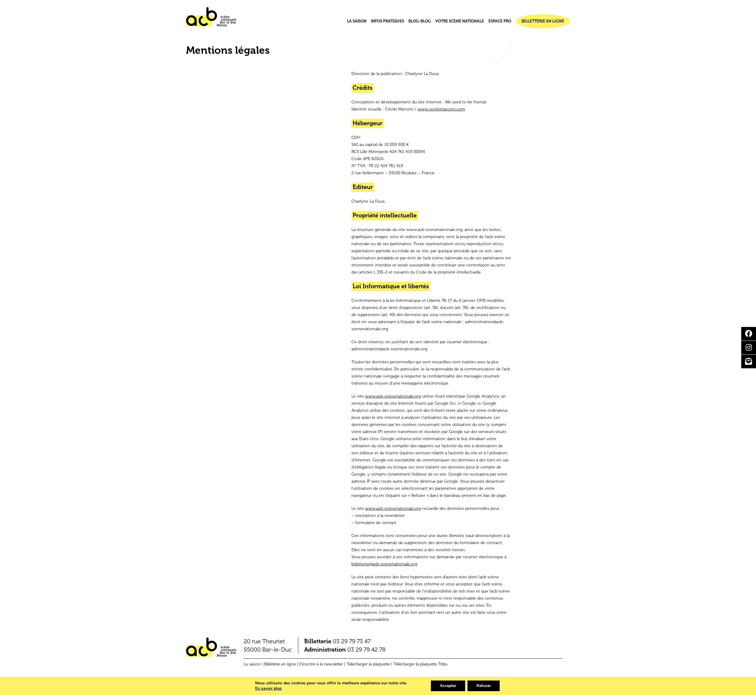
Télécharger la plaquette (368, 664)
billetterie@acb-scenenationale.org (384, 564)
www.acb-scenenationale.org (393, 396)
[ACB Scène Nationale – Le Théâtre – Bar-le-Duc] (211, 19)
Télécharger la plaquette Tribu (420, 664)
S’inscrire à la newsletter (321, 664)
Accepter (448, 686)
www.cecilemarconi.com (441, 109)
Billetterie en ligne (543, 21)
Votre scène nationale (459, 21)
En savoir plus (268, 688)
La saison (356, 21)
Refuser (483, 686)
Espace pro (499, 21)
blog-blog (419, 21)
